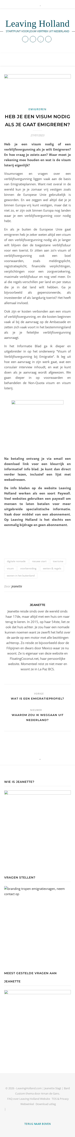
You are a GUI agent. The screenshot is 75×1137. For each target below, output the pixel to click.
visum (10, 568)
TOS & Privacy (60, 1099)
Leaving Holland (37, 23)
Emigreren (37, 109)
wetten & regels (52, 568)
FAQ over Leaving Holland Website (28, 1099)
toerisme (58, 561)
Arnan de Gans (50, 1093)
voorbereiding (28, 568)
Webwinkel (27, 1104)
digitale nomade (16, 561)
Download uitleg (46, 1104)
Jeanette (16, 586)
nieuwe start (39, 561)
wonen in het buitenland (21, 575)
